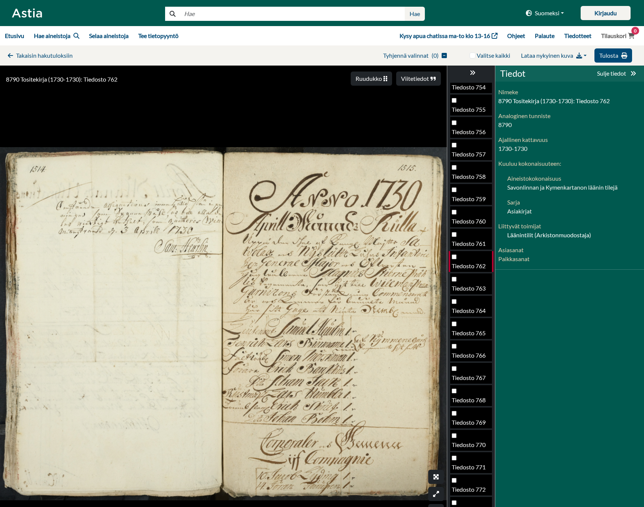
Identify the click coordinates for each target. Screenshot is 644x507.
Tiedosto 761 (469, 243)
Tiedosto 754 (469, 87)
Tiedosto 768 (469, 399)
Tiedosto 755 (469, 109)
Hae (415, 13)
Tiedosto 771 (469, 466)
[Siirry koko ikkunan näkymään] (436, 477)
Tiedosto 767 (469, 377)
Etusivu (14, 35)
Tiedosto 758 (469, 176)
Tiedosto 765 (469, 332)
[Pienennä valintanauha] (471, 73)
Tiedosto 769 (469, 422)
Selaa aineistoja (109, 35)
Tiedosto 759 (469, 198)
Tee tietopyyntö (158, 35)
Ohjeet (516, 35)
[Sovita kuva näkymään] (436, 494)
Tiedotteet (577, 35)
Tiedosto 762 (469, 265)
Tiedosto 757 (469, 154)
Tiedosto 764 (469, 310)
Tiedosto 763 (469, 288)
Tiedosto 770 (469, 444)
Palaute (545, 35)
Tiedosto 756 (469, 131)
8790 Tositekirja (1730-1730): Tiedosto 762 (61, 79)
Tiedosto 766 (469, 355)
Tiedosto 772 (469, 489)
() (411, 55)
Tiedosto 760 (469, 221)
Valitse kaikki (493, 55)
